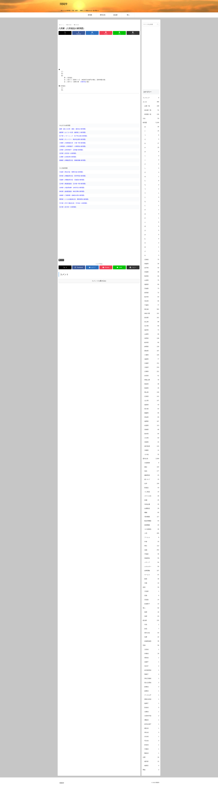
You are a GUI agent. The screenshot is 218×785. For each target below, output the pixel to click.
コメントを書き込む (99, 281)
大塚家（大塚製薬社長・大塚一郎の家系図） (73, 143)
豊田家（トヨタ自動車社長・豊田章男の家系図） (74, 199)
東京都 (62, 260)
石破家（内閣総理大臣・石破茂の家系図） (72, 179)
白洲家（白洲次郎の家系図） (68, 157)
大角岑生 (83, 81)
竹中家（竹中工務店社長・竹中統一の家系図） (73, 203)
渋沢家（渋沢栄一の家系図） (68, 153)
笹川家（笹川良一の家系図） (68, 207)
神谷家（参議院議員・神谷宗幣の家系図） (72, 191)
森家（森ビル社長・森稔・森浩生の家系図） (73, 129)
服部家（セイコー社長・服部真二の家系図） (73, 132)
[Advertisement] (99, 52)
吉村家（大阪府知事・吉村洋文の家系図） (72, 187)
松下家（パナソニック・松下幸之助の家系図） (73, 136)
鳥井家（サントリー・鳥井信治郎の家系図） (73, 139)
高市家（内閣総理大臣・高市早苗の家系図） (73, 176)
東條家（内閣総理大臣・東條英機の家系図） (73, 160)
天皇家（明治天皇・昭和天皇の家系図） (71, 172)
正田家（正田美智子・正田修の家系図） (71, 150)
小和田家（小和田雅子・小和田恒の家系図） (73, 146)
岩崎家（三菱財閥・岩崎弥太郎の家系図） (72, 195)
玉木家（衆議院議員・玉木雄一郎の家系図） (73, 183)
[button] (133, 33)
